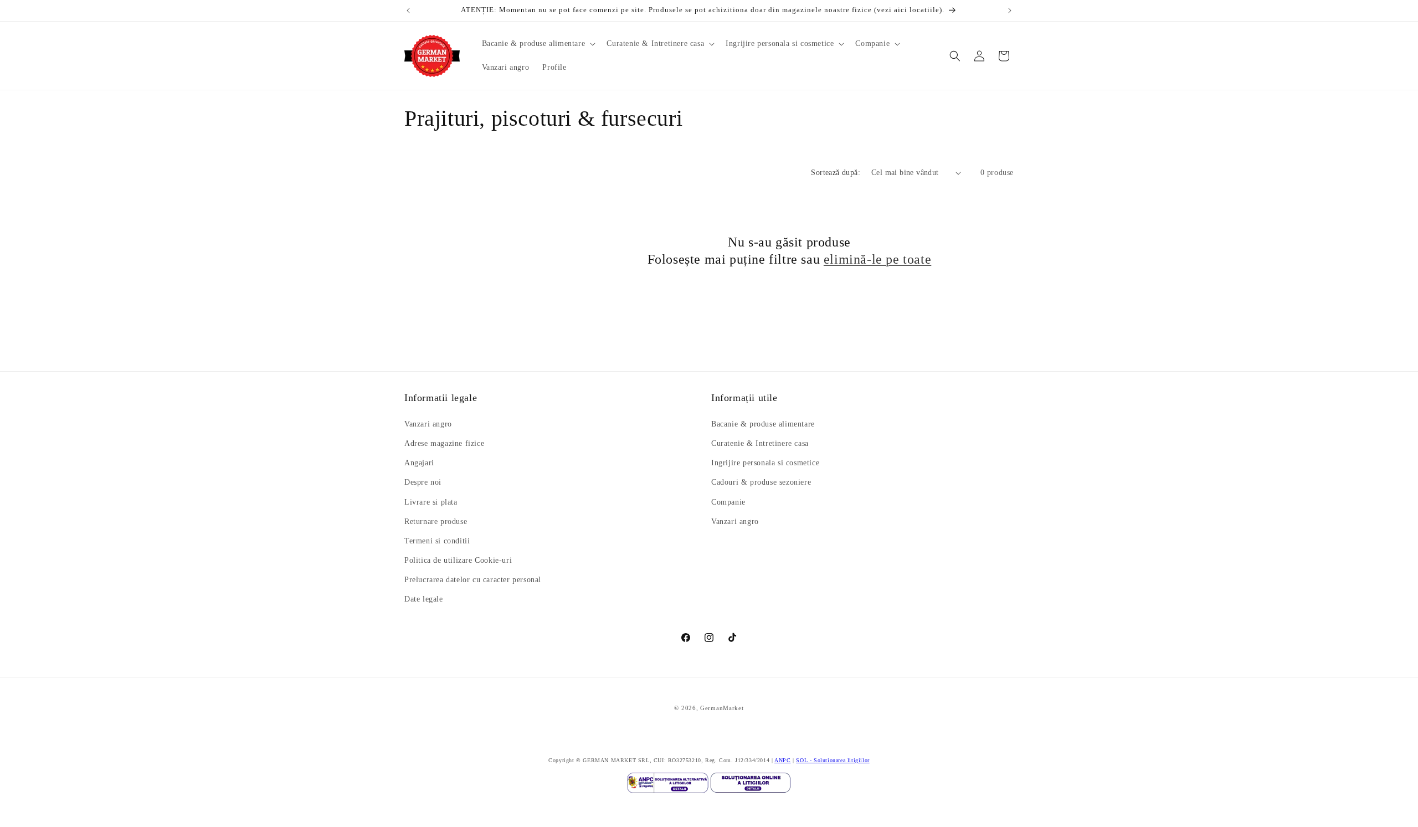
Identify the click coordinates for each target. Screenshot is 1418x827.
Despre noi (422, 482)
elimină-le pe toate (877, 259)
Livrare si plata (431, 502)
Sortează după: (835, 172)
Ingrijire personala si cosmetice (765, 463)
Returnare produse (435, 521)
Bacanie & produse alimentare (763, 424)
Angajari (419, 463)
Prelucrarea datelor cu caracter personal (472, 580)
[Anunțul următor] (1010, 10)
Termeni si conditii (437, 541)
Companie (728, 502)
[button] (537, 43)
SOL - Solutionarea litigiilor (832, 760)
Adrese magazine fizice (444, 443)
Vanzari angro (428, 424)
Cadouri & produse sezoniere (761, 482)
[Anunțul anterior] (408, 10)
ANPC (782, 760)
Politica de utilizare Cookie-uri (458, 560)
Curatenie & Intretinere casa (760, 443)
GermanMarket (721, 708)
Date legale (423, 599)
